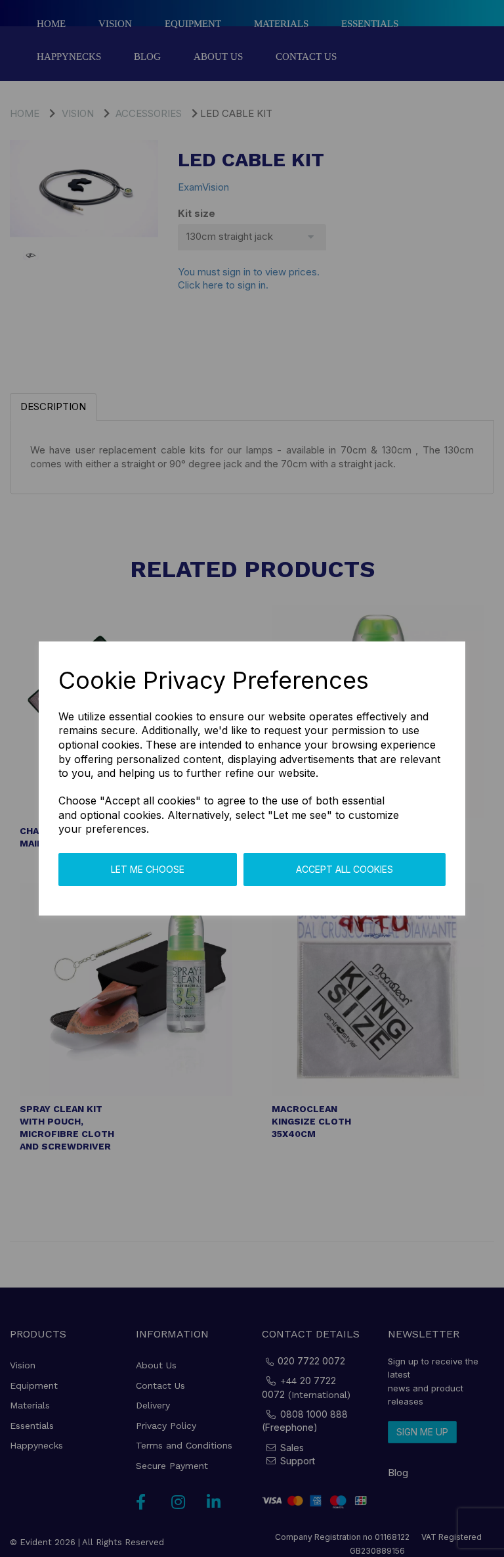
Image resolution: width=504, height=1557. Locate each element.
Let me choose (147, 869)
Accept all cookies (344, 869)
